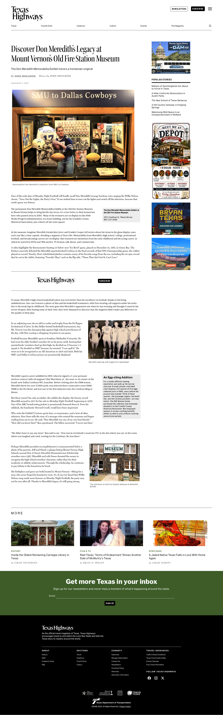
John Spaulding (25, 76)
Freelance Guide (48, 661)
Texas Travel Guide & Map (156, 658)
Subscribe (197, 8)
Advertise (115, 671)
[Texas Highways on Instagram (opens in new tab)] (156, 678)
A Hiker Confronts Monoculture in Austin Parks (168, 94)
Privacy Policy (125, 706)
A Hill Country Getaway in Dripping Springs (169, 106)
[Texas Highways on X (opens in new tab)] (162, 678)
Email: (52, 596)
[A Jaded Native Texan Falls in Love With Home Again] (180, 545)
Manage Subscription (120, 658)
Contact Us (116, 661)
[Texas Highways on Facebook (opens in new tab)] (149, 678)
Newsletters (179, 9)
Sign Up (110, 603)
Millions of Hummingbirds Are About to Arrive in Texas (170, 87)
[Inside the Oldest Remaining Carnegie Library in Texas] (42, 545)
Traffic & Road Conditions (156, 655)
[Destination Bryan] (171, 233)
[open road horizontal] (171, 269)
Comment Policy (118, 668)
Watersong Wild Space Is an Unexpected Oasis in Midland (166, 113)
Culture (113, 26)
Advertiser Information (120, 675)
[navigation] (210, 8)
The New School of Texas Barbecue (169, 100)
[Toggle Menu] (210, 8)
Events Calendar (152, 661)
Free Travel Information (155, 665)
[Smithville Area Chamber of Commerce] (171, 198)
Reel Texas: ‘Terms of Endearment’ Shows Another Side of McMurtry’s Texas (110, 556)
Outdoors (81, 26)
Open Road (155, 551)
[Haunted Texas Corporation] (171, 72)
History (16, 551)
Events (144, 26)
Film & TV (85, 551)
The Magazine (177, 26)
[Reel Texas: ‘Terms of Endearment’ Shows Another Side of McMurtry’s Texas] (111, 545)
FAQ (43, 665)
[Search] (210, 26)
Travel (13, 26)
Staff (43, 658)
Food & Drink (46, 26)
